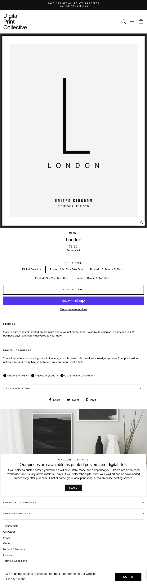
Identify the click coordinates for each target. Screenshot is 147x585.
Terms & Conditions (15, 560)
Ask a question (18, 388)
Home (72, 232)
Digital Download (32, 269)
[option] (73, 5)
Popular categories (19, 502)
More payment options (73, 309)
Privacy (7, 555)
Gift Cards (9, 531)
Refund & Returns (14, 549)
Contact (8, 543)
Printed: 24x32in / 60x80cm (51, 278)
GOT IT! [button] (128, 576)
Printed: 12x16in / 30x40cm (66, 269)
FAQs (73, 488)
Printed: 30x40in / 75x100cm (93, 278)
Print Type (73, 263)
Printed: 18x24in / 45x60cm (106, 269)
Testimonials (10, 526)
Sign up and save (17, 513)
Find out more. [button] (16, 579)
